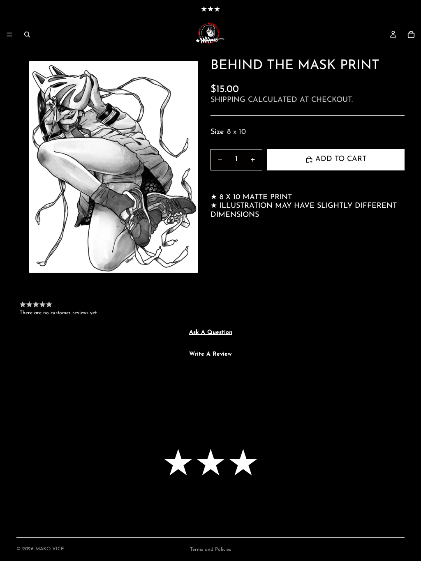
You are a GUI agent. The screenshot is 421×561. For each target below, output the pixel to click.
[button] (210, 332)
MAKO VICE (49, 549)
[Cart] (411, 34)
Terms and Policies (210, 549)
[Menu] (9, 34)
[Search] (27, 34)
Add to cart (340, 159)
